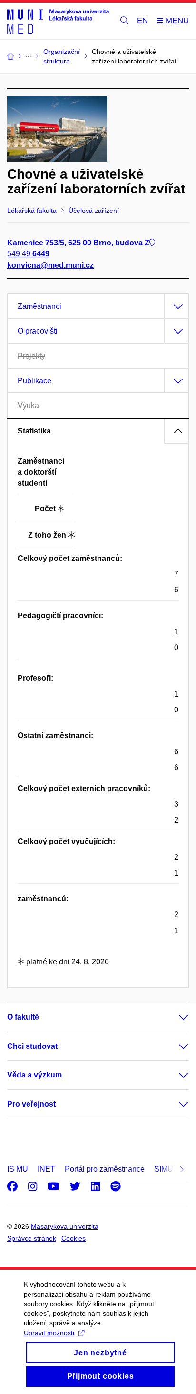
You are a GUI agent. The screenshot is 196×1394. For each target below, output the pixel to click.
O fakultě (23, 1017)
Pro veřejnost (31, 1104)
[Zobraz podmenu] (174, 1017)
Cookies (73, 1238)
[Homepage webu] (58, 21)
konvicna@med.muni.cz (50, 265)
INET (46, 1169)
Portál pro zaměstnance (105, 1169)
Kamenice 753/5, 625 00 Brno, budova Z (78, 243)
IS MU (17, 1169)
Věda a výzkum (34, 1075)
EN (142, 20)
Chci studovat (32, 1046)
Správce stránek (31, 1238)
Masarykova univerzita (64, 1226)
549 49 (28, 254)
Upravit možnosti (49, 1333)
